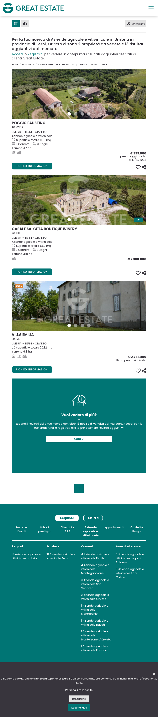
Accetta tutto (79, 707)
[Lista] (16, 23)
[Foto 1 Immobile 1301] (69, 325)
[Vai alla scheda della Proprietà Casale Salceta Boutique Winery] (79, 200)
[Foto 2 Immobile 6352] (75, 114)
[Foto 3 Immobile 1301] (82, 325)
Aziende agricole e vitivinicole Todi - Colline (130, 573)
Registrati (35, 54)
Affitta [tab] (93, 518)
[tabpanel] (79, 589)
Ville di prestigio (44, 529)
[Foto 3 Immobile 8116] (82, 219)
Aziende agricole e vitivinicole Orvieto (95, 597)
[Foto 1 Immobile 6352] (69, 114)
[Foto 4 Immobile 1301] (89, 325)
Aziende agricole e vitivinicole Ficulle (95, 556)
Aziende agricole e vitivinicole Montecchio (94, 610)
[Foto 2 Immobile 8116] (75, 219)
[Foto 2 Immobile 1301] (75, 325)
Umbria (83, 64)
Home (15, 64)
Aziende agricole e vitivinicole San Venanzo (95, 584)
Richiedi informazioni (32, 166)
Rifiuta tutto (79, 699)
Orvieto (105, 64)
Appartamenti (114, 527)
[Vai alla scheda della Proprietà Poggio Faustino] (79, 94)
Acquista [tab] (67, 518)
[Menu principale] (151, 8)
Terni (94, 64)
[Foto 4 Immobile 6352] (89, 114)
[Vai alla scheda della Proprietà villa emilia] (79, 306)
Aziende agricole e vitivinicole (56, 64)
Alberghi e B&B (67, 529)
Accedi (18, 54)
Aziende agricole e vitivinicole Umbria (26, 556)
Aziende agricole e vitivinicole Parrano (94, 648)
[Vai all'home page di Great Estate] (33, 8)
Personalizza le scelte (79, 690)
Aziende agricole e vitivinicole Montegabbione (95, 569)
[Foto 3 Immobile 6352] (82, 114)
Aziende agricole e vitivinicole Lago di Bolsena (130, 558)
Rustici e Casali (21, 529)
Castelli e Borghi (136, 529)
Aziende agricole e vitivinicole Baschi (94, 623)
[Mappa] (25, 23)
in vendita (28, 64)
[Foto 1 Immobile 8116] (69, 219)
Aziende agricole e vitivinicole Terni (60, 556)
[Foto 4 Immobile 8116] (89, 219)
